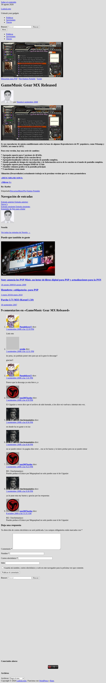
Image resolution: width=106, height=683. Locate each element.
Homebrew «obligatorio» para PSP (19, 289)
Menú (4, 30)
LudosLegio (6, 9)
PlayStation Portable (27, 79)
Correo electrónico (9, 558)
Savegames (10, 20)
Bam (52, 681)
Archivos (5, 678)
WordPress (43, 681)
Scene (39, 79)
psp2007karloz (26, 398)
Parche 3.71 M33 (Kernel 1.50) (17, 299)
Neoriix (20, 102)
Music (20, 191)
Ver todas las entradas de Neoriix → (15, 232)
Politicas (9, 18)
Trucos (9, 22)
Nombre (5, 553)
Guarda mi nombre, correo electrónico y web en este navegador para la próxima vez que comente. (44, 568)
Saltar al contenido (8, 2)
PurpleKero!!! (26, 327)
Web (3, 563)
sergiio (22, 349)
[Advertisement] (20, 618)
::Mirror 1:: (6, 182)
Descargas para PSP (9, 79)
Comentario (6, 549)
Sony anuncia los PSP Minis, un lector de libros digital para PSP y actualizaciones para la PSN (51, 279)
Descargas (14, 191)
